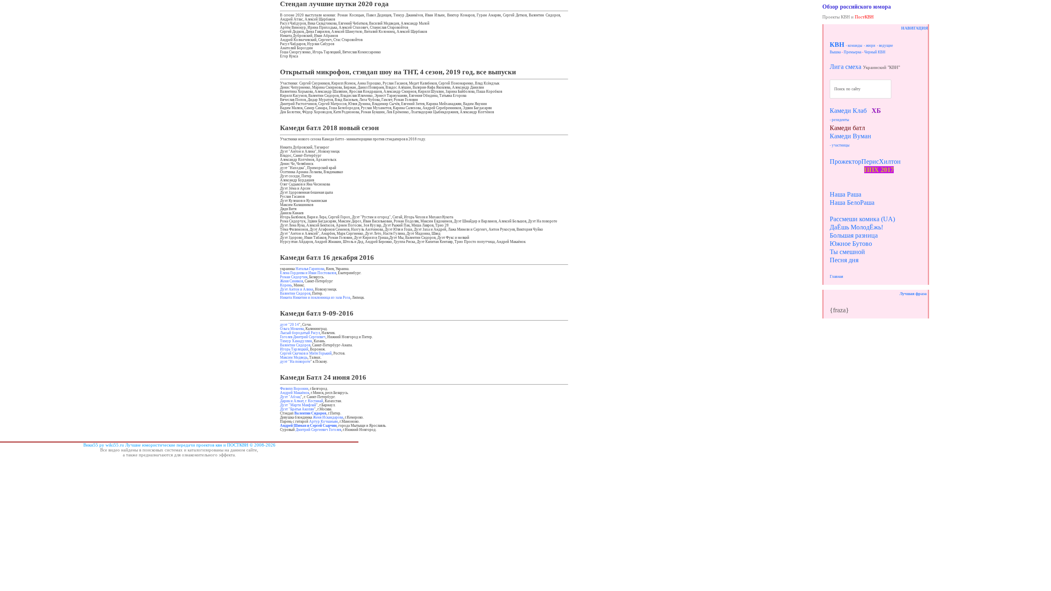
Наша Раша (845, 194)
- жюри (869, 46)
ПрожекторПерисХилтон (865, 161)
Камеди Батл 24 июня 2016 (323, 377)
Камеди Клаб (848, 110)
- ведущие (885, 46)
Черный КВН (875, 52)
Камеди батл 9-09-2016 (316, 313)
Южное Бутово (851, 243)
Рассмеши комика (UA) (862, 218)
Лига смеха (845, 66)
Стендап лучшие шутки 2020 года (334, 4)
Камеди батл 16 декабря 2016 (327, 257)
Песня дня (844, 260)
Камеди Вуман (850, 136)
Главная (836, 276)
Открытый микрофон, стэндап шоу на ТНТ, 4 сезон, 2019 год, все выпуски (398, 72)
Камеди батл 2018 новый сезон (329, 128)
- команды (854, 46)
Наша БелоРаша (852, 202)
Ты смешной (847, 251)
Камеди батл (847, 127)
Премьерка (852, 52)
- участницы (839, 145)
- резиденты (839, 120)
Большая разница (854, 235)
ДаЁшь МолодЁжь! (856, 227)
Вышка (835, 52)
